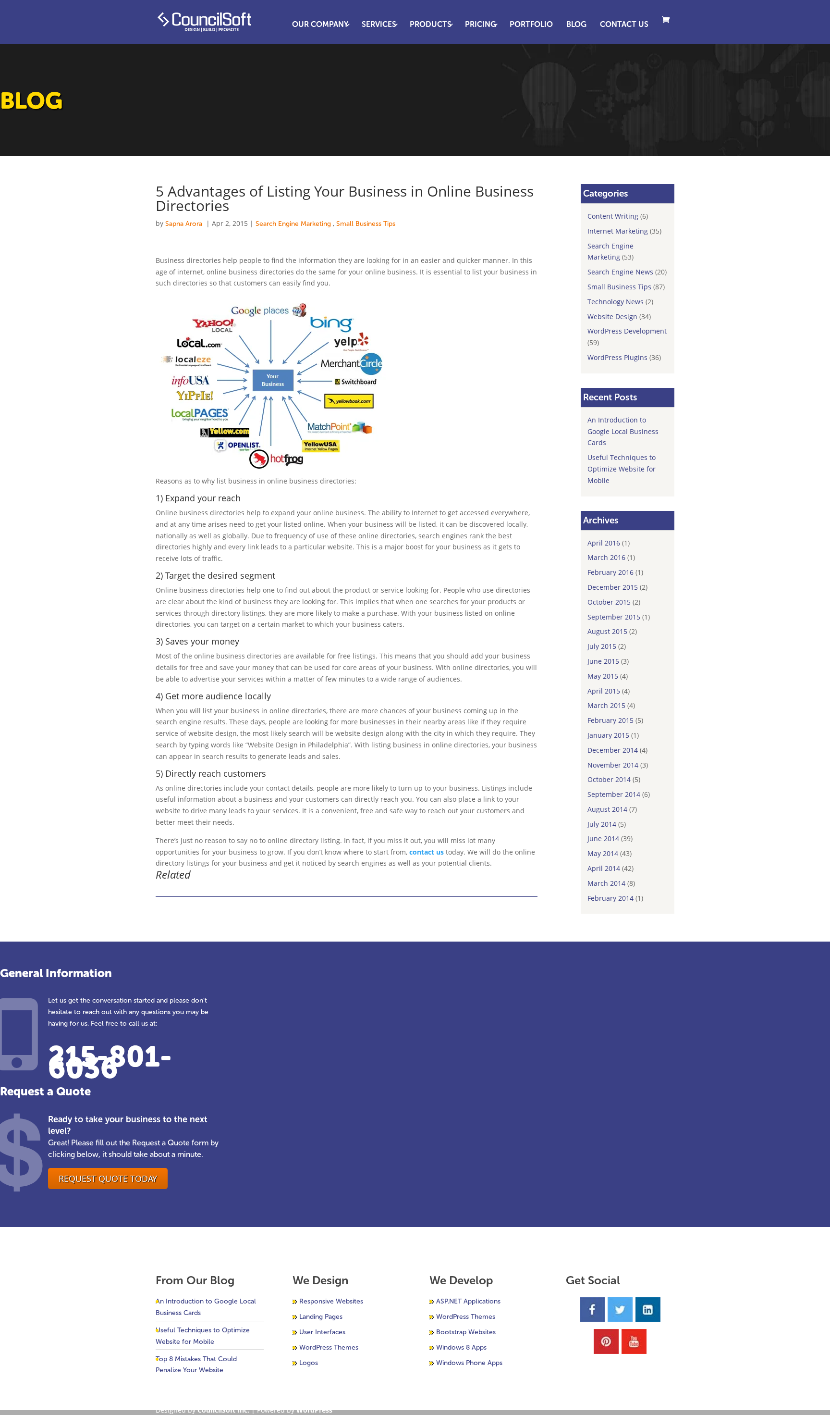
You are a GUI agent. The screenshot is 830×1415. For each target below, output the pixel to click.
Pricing (480, 25)
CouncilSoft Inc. (223, 1410)
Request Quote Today (108, 1178)
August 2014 (607, 809)
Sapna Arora (183, 224)
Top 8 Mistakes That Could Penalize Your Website (196, 1365)
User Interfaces (322, 1332)
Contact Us (624, 25)
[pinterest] (606, 1343)
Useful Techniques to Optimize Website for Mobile (621, 469)
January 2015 (608, 735)
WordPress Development (627, 330)
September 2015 (613, 616)
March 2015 (606, 705)
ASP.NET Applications (468, 1301)
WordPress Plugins (617, 357)
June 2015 (603, 661)
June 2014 (603, 838)
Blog (576, 25)
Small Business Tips (365, 224)
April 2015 (603, 690)
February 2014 (610, 898)
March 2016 (606, 557)
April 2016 (603, 542)
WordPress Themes (328, 1347)
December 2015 (612, 587)
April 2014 (603, 868)
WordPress (314, 1410)
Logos (308, 1363)
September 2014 (613, 794)
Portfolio (531, 25)
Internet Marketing (617, 231)
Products (431, 25)
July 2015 (601, 646)
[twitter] (620, 1312)
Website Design (612, 316)
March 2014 (606, 883)
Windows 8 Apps (461, 1347)
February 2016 (610, 572)
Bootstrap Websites (466, 1332)
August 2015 (607, 631)
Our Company (320, 25)
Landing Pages (320, 1317)
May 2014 (602, 853)
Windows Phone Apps (469, 1363)
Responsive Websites (331, 1301)
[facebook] (592, 1312)
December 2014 (612, 750)
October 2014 (609, 779)
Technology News (615, 301)
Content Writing (612, 216)
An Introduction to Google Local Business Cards (623, 431)
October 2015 (609, 602)
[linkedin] (648, 1312)
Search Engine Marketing (293, 224)
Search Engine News (620, 271)
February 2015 (610, 720)
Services (379, 25)
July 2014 (601, 824)
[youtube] (634, 1343)
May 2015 (602, 676)
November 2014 (612, 765)
